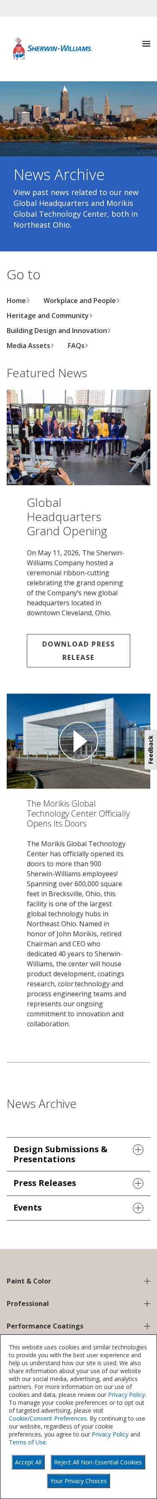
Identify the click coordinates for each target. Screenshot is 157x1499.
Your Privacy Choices (78, 1481)
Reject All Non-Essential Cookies (98, 1462)
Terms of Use (27, 1442)
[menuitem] (18, 301)
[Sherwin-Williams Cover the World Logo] (53, 49)
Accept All (28, 1462)
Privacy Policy (126, 1395)
